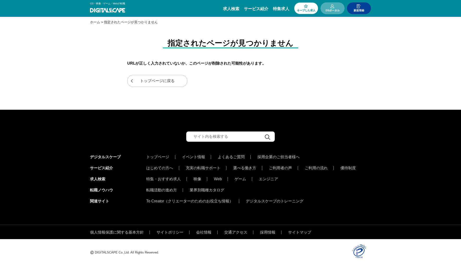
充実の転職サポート (203, 168)
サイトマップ (299, 232)
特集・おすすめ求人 (163, 179)
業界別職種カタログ (207, 190)
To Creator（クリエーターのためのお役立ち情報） (189, 201)
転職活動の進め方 (161, 190)
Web (218, 179)
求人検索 (231, 8)
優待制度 (348, 168)
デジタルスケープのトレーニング (274, 201)
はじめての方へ (159, 168)
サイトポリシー (170, 232)
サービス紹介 (256, 8)
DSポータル (333, 10)
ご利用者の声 (280, 168)
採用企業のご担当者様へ (278, 157)
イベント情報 (193, 157)
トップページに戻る (157, 81)
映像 (197, 179)
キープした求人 (306, 10)
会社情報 (204, 232)
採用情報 (267, 232)
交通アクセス (235, 232)
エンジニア (268, 179)
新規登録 (359, 10)
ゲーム (240, 179)
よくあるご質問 (231, 157)
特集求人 (281, 8)
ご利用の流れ (316, 168)
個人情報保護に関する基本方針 (117, 232)
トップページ (157, 157)
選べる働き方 (244, 168)
